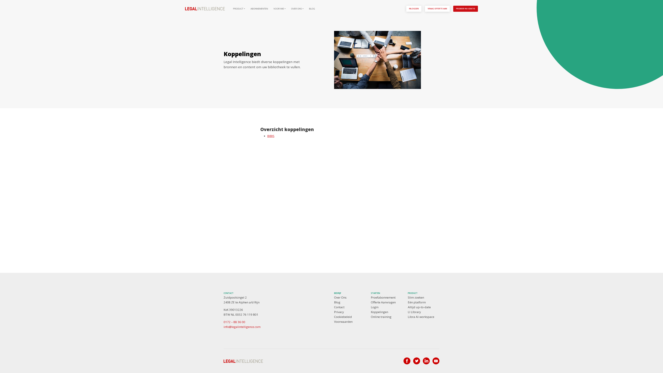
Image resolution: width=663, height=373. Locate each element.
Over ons (296, 8)
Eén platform (417, 302)
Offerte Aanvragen (383, 302)
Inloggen (414, 8)
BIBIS (270, 136)
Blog (312, 8)
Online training (381, 317)
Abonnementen (259, 8)
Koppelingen (379, 312)
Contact (339, 307)
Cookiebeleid (343, 317)
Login (374, 307)
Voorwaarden (343, 322)
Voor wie (278, 8)
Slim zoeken (416, 297)
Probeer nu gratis (465, 8)
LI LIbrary (414, 312)
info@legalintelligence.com (242, 327)
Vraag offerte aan (437, 8)
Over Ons (340, 297)
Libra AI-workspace (421, 317)
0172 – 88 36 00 (234, 322)
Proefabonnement (383, 297)
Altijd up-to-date (419, 307)
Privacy (339, 312)
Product (238, 8)
